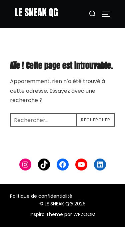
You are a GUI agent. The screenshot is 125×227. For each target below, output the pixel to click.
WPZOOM (84, 214)
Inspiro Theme (46, 214)
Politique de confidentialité (41, 196)
